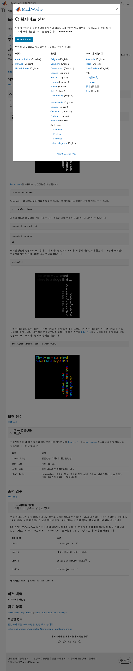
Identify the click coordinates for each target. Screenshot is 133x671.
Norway (54, 107)
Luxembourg (56, 95)
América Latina (22, 59)
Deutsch (57, 129)
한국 (88, 91)
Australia (90, 59)
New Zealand (93, 68)
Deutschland (56, 68)
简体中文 (93, 77)
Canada (19, 64)
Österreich (55, 111)
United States (22, 68)
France (54, 82)
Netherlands (56, 102)
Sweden (54, 120)
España (54, 73)
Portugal (54, 116)
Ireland (54, 86)
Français (57, 138)
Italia (52, 91)
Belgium (54, 59)
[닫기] (117, 9)
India (88, 64)
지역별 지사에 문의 (66, 154)
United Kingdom (58, 143)
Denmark (55, 64)
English (57, 134)
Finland (54, 77)
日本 (88, 86)
